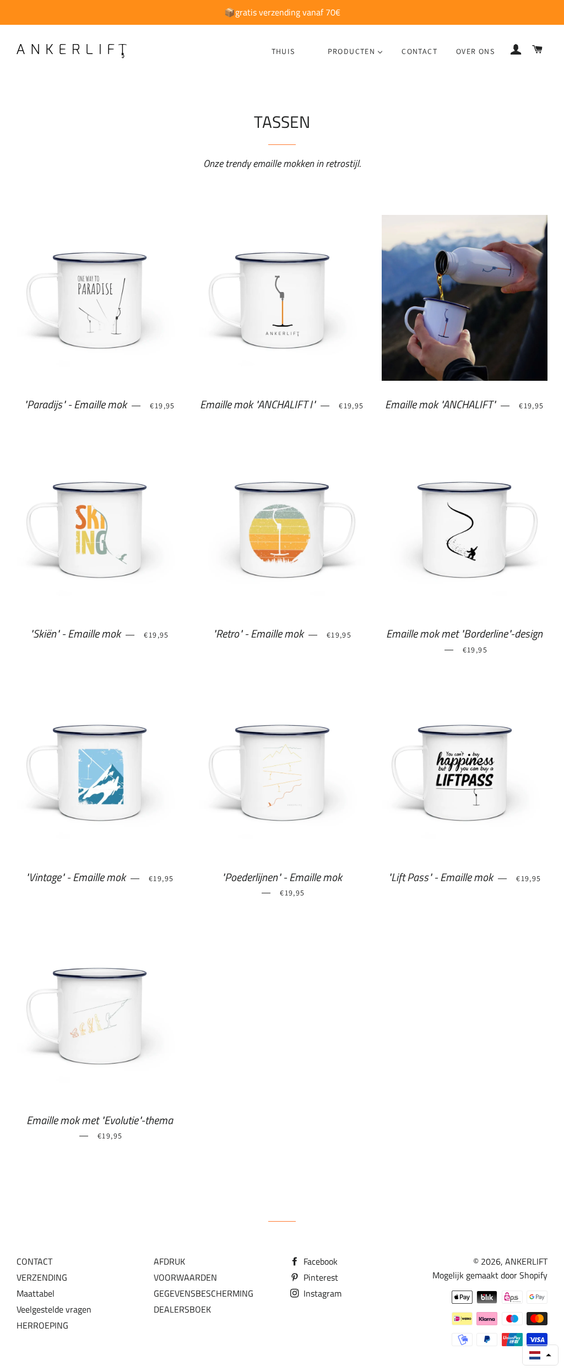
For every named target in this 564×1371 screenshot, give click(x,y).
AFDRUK (169, 1261)
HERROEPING (42, 1325)
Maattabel (36, 1293)
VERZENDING (42, 1277)
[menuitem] (283, 51)
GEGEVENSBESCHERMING (203, 1293)
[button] (540, 1355)
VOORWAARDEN (185, 1277)
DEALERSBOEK (182, 1309)
